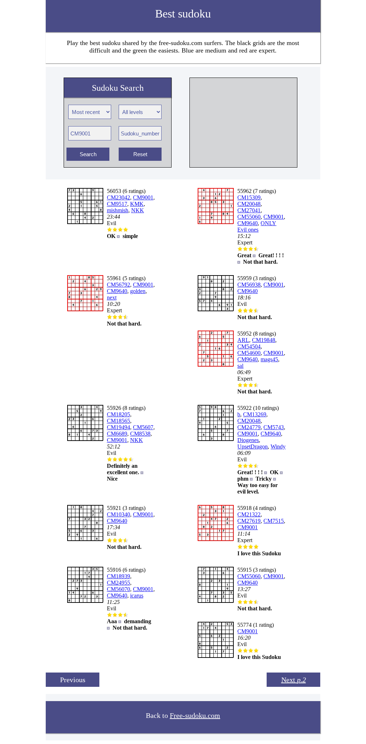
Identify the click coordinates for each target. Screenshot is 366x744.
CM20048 (249, 204)
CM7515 (273, 521)
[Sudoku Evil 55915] (216, 601)
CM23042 (118, 197)
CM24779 (249, 427)
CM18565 (118, 421)
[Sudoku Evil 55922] (216, 439)
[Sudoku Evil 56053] (85, 222)
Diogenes (248, 440)
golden (137, 291)
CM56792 (118, 285)
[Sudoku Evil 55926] (85, 439)
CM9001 (143, 197)
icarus (136, 595)
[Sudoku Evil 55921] (85, 539)
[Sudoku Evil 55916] (85, 601)
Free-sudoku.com (195, 715)
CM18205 (118, 414)
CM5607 (143, 427)
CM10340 (118, 514)
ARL (243, 340)
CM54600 (249, 353)
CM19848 (263, 340)
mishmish (117, 210)
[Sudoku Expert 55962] (216, 222)
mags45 (269, 359)
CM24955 (118, 583)
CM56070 (118, 589)
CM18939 (118, 576)
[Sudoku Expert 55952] (216, 365)
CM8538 (140, 434)
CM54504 (249, 346)
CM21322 (249, 514)
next (112, 297)
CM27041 (249, 210)
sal (240, 366)
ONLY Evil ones (256, 226)
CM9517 (117, 204)
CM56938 (249, 285)
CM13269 (254, 414)
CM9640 (247, 223)
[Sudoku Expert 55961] (85, 309)
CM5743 (273, 427)
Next (293, 680)
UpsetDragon (252, 446)
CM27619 (249, 521)
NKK (137, 210)
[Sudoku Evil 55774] (216, 656)
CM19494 (118, 427)
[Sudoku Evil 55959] (216, 309)
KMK (137, 204)
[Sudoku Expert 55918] (216, 539)
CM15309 (249, 197)
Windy (278, 446)
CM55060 (249, 217)
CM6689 (117, 434)
